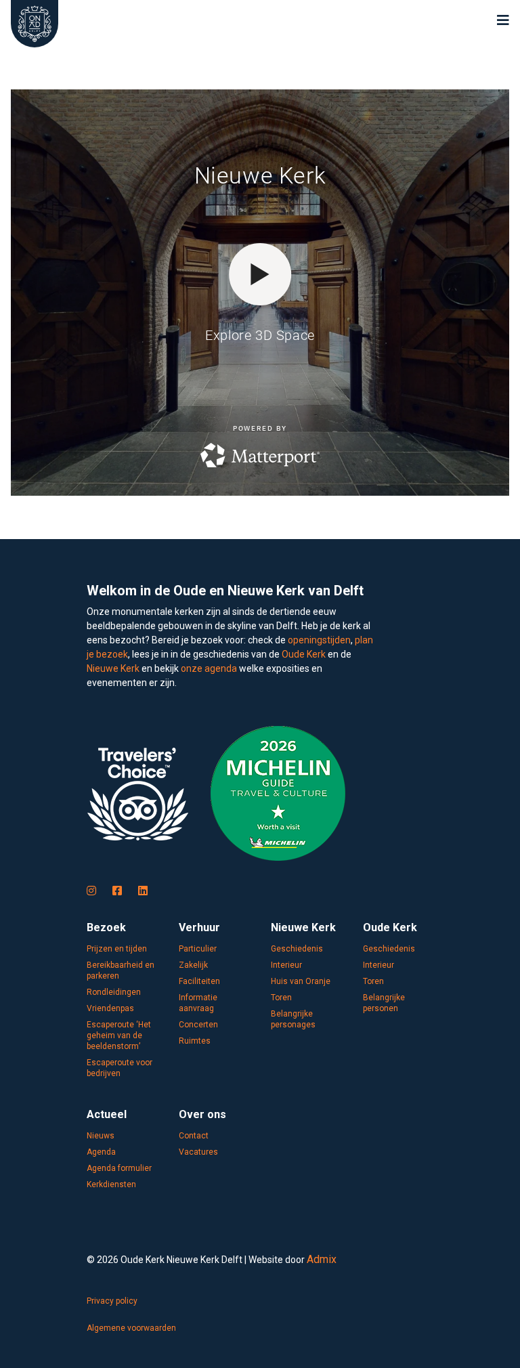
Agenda (101, 1152)
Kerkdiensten (111, 1184)
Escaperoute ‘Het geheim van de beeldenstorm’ (119, 1035)
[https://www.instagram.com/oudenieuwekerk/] (91, 891)
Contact (194, 1135)
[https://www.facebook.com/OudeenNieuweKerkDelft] (117, 891)
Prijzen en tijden (117, 949)
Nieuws (100, 1135)
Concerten (198, 1024)
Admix (322, 1259)
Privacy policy (112, 1301)
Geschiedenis (297, 949)
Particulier (198, 949)
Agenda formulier (119, 1168)
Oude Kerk (304, 654)
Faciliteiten (199, 981)
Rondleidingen (114, 992)
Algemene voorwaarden (131, 1328)
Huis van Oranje (300, 981)
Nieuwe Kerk (113, 668)
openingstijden (319, 640)
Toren (281, 997)
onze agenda (209, 668)
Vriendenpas (110, 1008)
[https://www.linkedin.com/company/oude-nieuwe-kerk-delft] (143, 891)
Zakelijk (193, 965)
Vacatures (198, 1152)
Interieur (286, 965)
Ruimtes (195, 1041)
